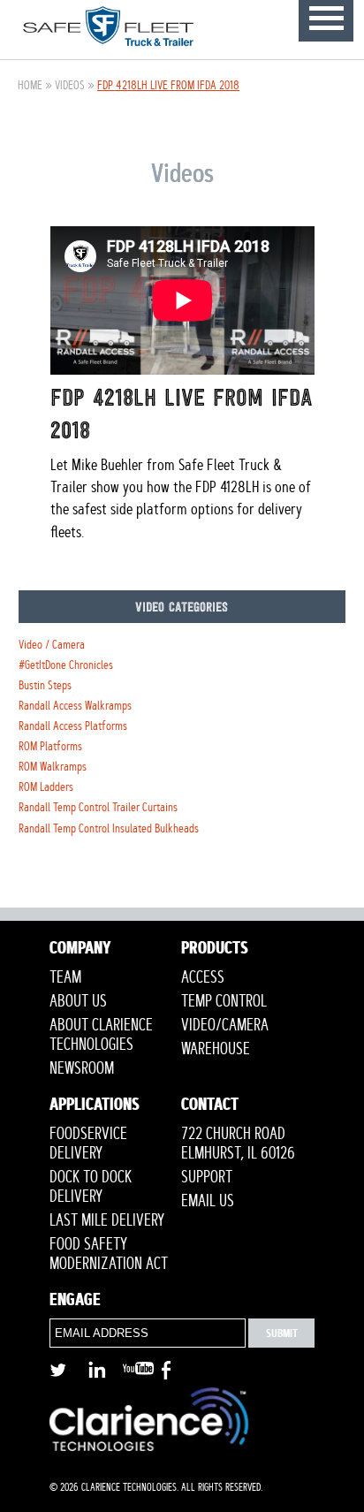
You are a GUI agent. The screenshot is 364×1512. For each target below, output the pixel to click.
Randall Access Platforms (73, 726)
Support (206, 1177)
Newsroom (81, 1068)
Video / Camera (52, 644)
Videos (70, 85)
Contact (210, 1106)
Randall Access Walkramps (75, 705)
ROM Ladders (46, 787)
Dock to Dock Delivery (90, 1186)
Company (80, 949)
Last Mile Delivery (106, 1220)
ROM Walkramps (53, 766)
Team (65, 977)
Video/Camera (225, 1025)
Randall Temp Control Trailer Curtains (98, 807)
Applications (94, 1106)
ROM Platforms (50, 746)
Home (30, 85)
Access (202, 977)
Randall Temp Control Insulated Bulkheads (109, 828)
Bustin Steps (45, 685)
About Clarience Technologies (101, 1034)
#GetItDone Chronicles (66, 665)
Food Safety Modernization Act (108, 1254)
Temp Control (224, 1001)
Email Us (207, 1201)
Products (214, 949)
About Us (78, 1001)
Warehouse (215, 1049)
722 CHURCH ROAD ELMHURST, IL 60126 (238, 1143)
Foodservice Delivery (88, 1143)
